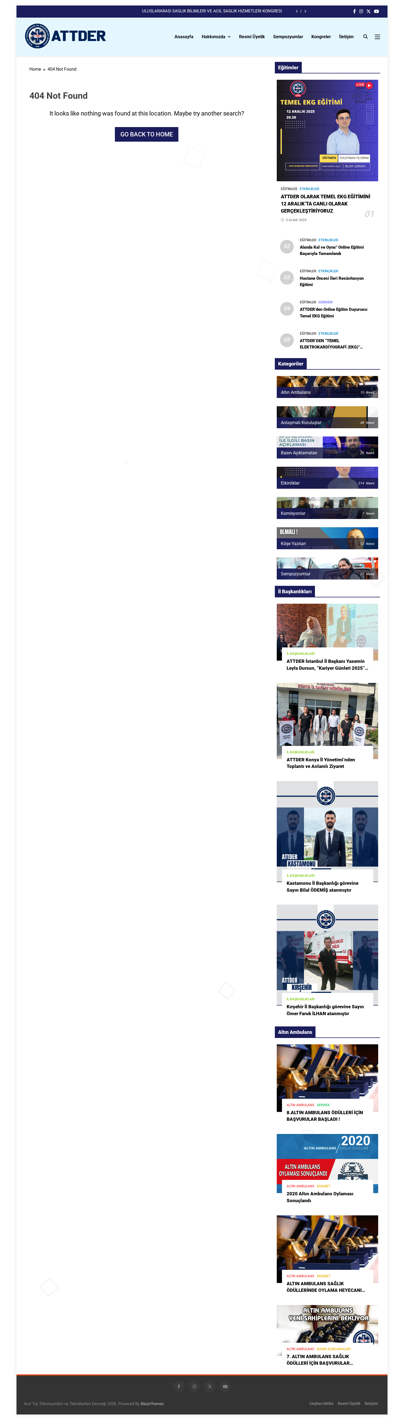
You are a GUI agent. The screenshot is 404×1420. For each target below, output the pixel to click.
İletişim (346, 36)
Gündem (326, 302)
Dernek (323, 1105)
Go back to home (146, 134)
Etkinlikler (309, 189)
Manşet (323, 1186)
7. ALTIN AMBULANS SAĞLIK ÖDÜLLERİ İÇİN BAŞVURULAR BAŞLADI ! (318, 1363)
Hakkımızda (213, 36)
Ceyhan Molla (321, 1403)
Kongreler (321, 36)
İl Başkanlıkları (301, 654)
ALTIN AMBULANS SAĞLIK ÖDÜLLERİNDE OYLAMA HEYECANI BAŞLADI (324, 1290)
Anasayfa (184, 36)
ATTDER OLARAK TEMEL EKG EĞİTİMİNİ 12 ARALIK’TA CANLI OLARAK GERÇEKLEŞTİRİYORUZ (325, 204)
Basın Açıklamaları (334, 1349)
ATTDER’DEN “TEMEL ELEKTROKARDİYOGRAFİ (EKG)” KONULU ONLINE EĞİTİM (330, 347)
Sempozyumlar (288, 36)
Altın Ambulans (300, 1105)
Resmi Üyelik (252, 36)
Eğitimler (289, 189)
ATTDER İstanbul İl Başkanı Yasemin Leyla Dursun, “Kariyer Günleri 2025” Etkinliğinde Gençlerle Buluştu (326, 668)
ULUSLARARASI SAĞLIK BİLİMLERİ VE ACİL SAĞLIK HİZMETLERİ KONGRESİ (212, 11)
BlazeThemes (152, 1404)
